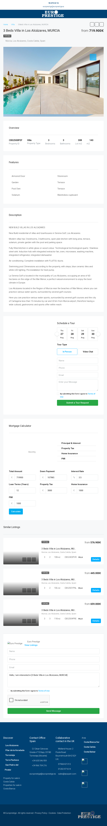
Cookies (52, 813)
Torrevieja (10, 755)
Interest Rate (77, 471)
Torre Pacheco (12, 760)
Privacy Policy (41, 813)
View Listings (31, 645)
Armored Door (18, 176)
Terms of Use (44, 691)
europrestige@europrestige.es (53, 7)
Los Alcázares (12, 745)
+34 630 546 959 (39, 760)
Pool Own (16, 188)
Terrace (61, 182)
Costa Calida (89, 747)
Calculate (16, 511)
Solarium (16, 195)
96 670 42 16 (53, 3)
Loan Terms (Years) (19, 484)
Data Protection (64, 813)
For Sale (7, 36)
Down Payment (47, 471)
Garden (15, 182)
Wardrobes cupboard (67, 195)
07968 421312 (64, 764)
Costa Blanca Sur (91, 742)
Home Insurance (79, 484)
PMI (11, 497)
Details (96, 559)
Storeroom (62, 176)
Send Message (53, 711)
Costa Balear (90, 752)
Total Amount (15, 471)
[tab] (93, 57)
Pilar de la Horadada (14, 750)
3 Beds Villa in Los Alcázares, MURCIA (60, 548)
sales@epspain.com (67, 774)
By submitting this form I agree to (77, 395)
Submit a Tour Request (77, 402)
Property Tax (46, 484)
